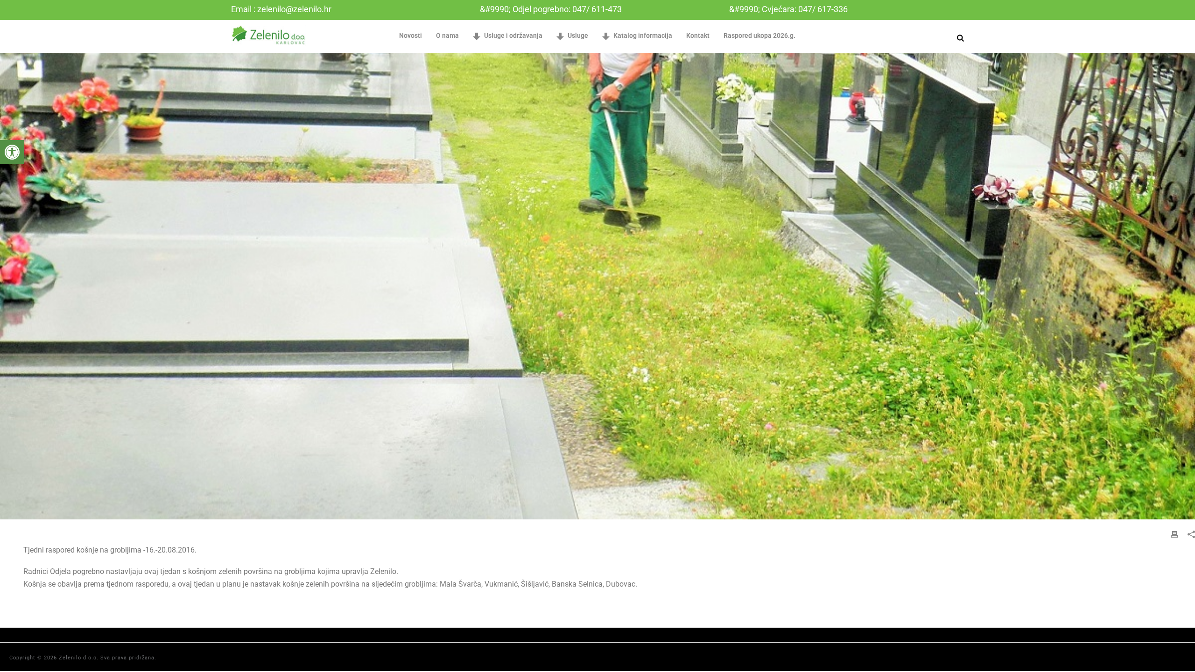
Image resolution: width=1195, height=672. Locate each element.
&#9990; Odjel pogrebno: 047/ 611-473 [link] (551, 9)
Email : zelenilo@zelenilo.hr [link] (281, 9)
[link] (12, 152)
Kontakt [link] (698, 35)
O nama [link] (447, 35)
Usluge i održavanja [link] (513, 35)
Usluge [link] (578, 35)
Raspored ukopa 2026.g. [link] (759, 35)
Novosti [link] (410, 35)
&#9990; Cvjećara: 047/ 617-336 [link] (788, 9)
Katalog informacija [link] (642, 35)
